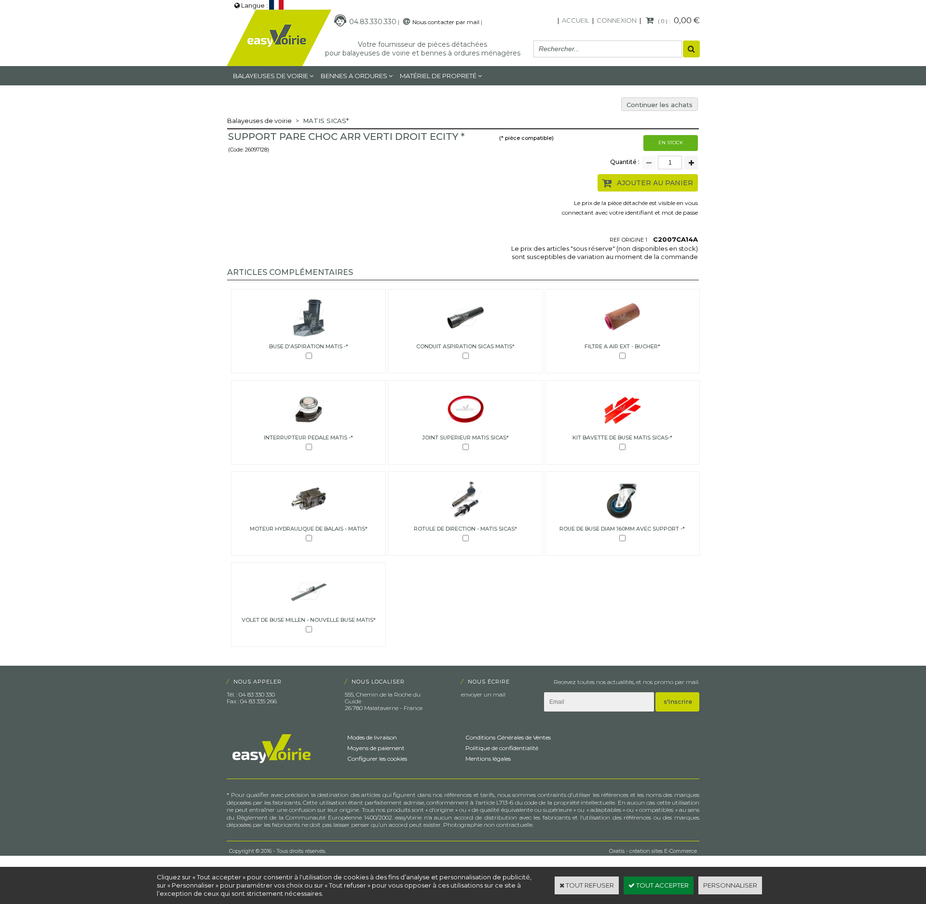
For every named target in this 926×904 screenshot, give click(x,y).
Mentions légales (488, 758)
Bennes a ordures (354, 76)
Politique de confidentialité (501, 748)
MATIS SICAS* (326, 120)
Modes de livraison (372, 737)
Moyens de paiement (376, 748)
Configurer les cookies (377, 758)
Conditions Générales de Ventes (508, 737)
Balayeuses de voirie (270, 76)
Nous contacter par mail (445, 22)
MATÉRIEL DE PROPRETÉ (438, 76)
